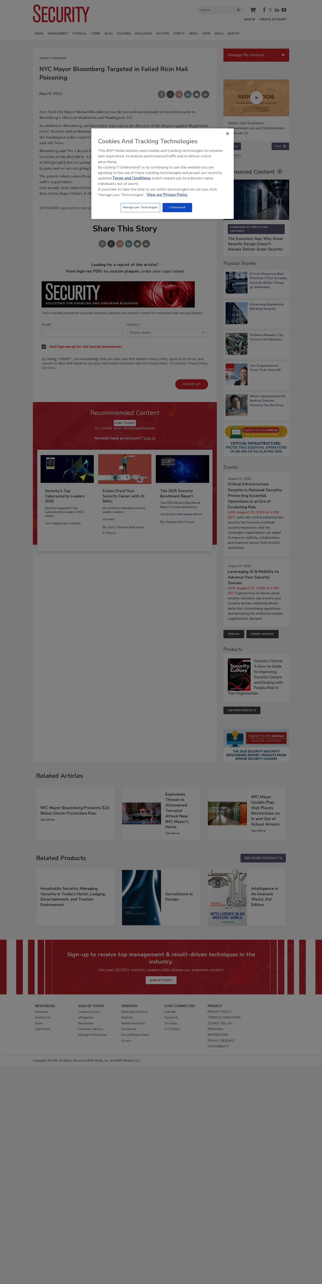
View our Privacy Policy (167, 194)
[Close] (227, 133)
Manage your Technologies (140, 207)
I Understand (177, 207)
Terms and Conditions (131, 178)
